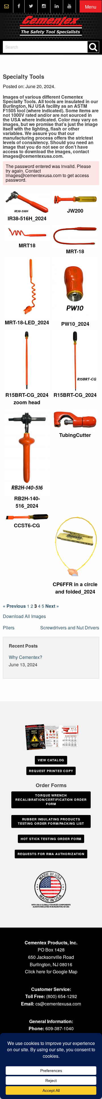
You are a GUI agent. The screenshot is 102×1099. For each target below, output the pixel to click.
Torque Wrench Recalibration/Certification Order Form (50, 799)
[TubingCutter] (75, 420)
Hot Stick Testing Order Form (51, 839)
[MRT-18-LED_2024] (27, 288)
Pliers (8, 627)
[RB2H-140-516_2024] (27, 452)
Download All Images (24, 616)
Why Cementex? (25, 657)
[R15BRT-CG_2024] (75, 360)
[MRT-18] (75, 236)
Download (44, 197)
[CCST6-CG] (27, 517)
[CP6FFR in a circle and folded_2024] (75, 546)
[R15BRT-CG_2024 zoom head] (27, 360)
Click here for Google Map (51, 971)
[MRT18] (27, 233)
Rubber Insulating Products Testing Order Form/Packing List (51, 821)
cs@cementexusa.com (58, 1003)
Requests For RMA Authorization (51, 854)
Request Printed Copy (51, 771)
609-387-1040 (59, 1028)
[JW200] (75, 199)
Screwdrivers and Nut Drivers (69, 627)
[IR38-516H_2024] (27, 203)
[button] (91, 6)
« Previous (14, 606)
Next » (52, 606)
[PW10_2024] (75, 289)
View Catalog (51, 760)
